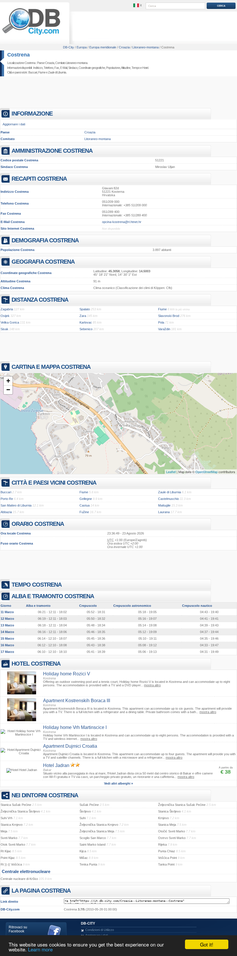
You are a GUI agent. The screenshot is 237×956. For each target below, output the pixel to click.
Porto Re (7, 498)
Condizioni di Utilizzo (99, 930)
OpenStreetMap (206, 471)
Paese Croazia (45, 63)
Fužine (84, 512)
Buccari (32, 72)
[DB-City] (31, 35)
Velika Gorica (10, 322)
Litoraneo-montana (97, 139)
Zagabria (7, 309)
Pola (161, 322)
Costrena (18, 55)
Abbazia (6, 512)
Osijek (5, 316)
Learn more (40, 949)
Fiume (41, 72)
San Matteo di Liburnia (16, 505)
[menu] (138, 5)
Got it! (206, 944)
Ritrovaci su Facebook (18, 929)
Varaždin (164, 329)
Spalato (84, 309)
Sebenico (85, 329)
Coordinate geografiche (92, 67)
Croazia (89, 132)
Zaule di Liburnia (57, 72)
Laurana (164, 512)
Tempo (136, 67)
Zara (82, 316)
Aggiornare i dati (14, 124)
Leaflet (171, 471)
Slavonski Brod (168, 316)
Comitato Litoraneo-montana (71, 63)
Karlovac (85, 322)
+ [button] (8, 380)
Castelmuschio (168, 498)
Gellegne (85, 498)
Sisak (4, 329)
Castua (84, 505)
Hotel (145, 67)
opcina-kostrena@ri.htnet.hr (121, 222)
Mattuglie (164, 505)
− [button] (8, 389)
